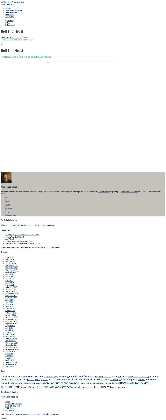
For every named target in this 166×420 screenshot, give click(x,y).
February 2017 (11, 287)
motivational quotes (10, 383)
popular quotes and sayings (61, 383)
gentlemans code (18, 379)
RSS (49, 414)
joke (111, 380)
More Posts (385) (11, 215)
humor (37, 379)
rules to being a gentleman (87, 387)
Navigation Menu (7, 4)
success (106, 387)
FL (119, 377)
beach (99, 376)
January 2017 (10, 289)
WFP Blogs (9, 14)
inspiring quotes (102, 379)
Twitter (7, 205)
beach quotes (106, 377)
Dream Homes (103, 191)
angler (46, 377)
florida (123, 376)
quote (122, 383)
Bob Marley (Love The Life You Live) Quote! (22, 235)
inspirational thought (82, 379)
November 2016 (11, 293)
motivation (150, 379)
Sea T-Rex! (9, 239)
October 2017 (11, 270)
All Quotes (9, 17)
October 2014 (11, 347)
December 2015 (11, 317)
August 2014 (10, 351)
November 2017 (11, 268)
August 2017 (10, 274)
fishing (114, 376)
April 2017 (9, 283)
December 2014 (11, 343)
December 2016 (11, 291)
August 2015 (10, 326)
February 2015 (11, 338)
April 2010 (9, 366)
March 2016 (10, 311)
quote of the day (29, 387)
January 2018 (10, 263)
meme (141, 379)
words (123, 387)
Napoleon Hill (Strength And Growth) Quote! (22, 243)
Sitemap (55, 414)
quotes (42, 387)
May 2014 (9, 358)
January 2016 (10, 315)
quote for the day (138, 383)
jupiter (115, 379)
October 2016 (11, 295)
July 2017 (9, 276)
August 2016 (10, 300)
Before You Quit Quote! (14, 237)
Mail (6, 197)
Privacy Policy (41, 414)
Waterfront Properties (129, 191)
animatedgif (53, 377)
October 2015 (11, 321)
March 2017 (10, 285)
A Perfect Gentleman (13, 10)
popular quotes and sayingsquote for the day (98, 383)
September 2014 (11, 349)
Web (7, 201)
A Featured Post (13, 40)
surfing (117, 387)
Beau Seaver (12, 56)
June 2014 (9, 356)
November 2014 (11, 345)
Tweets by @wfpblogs (9, 392)
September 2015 (11, 323)
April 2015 (9, 334)
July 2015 (9, 328)
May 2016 (9, 306)
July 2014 (9, 353)
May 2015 (9, 332)
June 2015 (9, 330)
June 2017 (9, 278)
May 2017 (9, 280)
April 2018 (9, 259)
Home (7, 8)
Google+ (8, 212)
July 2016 (9, 302)
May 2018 (9, 257)
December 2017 (11, 265)
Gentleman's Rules (140, 377)
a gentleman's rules (32, 376)
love (123, 379)
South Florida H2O (12, 12)
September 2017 (11, 272)
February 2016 (11, 313)
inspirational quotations (60, 379)
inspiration (44, 380)
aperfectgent (65, 376)
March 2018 (10, 261)
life (120, 380)
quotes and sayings (59, 386)
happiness (30, 380)
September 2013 (11, 364)
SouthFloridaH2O (13, 247)
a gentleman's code (11, 376)
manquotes (132, 379)
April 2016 (9, 308)
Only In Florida (46, 56)
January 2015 (10, 341)
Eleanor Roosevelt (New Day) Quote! (19, 241)
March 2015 (10, 336)
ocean (41, 383)
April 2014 (9, 360)
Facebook (8, 208)
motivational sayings (29, 383)
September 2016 (11, 298)
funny (130, 376)
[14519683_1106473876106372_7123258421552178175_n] (83, 169)
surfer (113, 387)
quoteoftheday (11, 387)
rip (72, 387)
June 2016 (9, 304)
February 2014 (11, 362)
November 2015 (11, 319)
